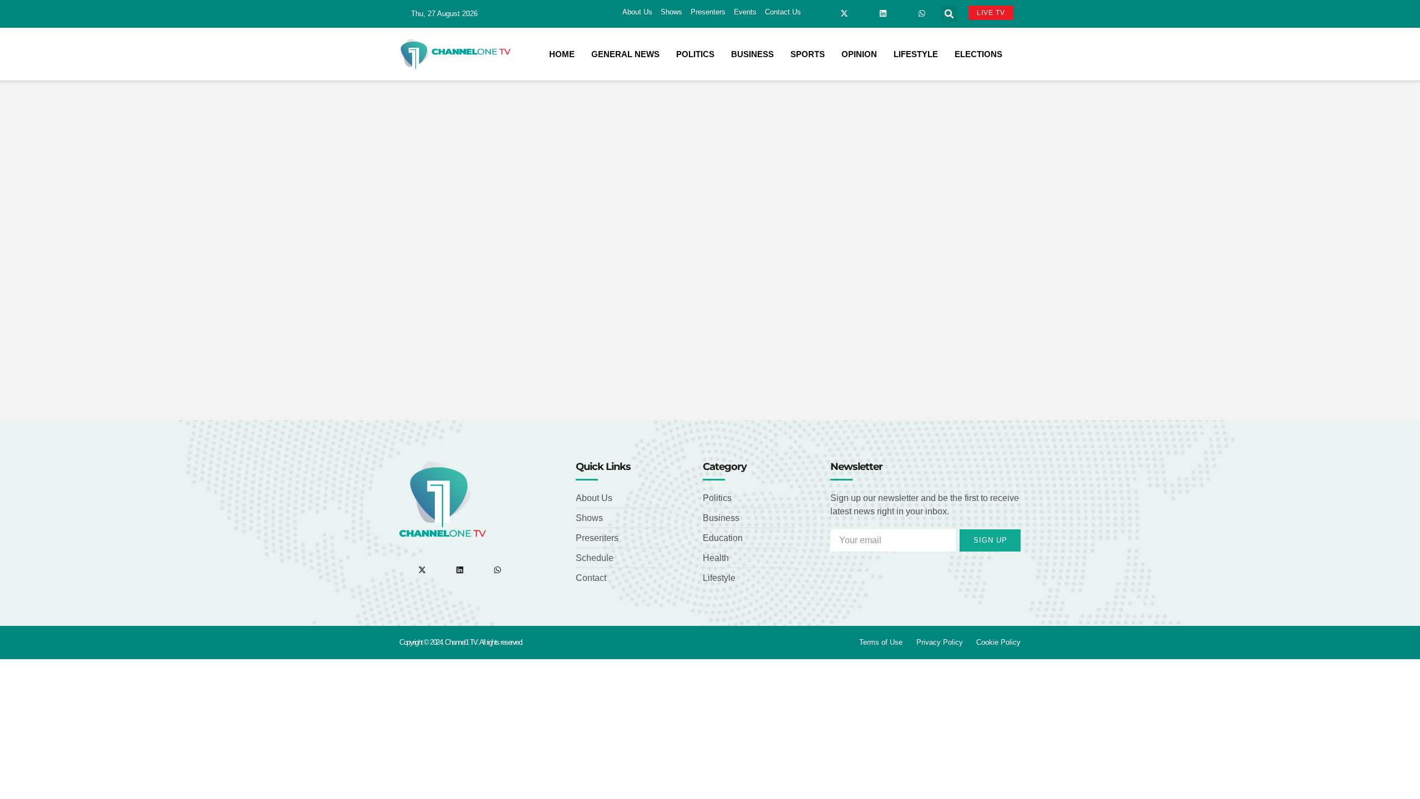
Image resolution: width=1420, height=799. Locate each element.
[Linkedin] (883, 13)
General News (625, 54)
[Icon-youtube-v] (902, 13)
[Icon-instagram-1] (863, 13)
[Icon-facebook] (825, 13)
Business (752, 54)
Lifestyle (916, 54)
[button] (949, 14)
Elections (978, 54)
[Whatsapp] (922, 13)
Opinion (859, 54)
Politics (695, 54)
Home (562, 54)
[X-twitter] (844, 13)
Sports (807, 54)
